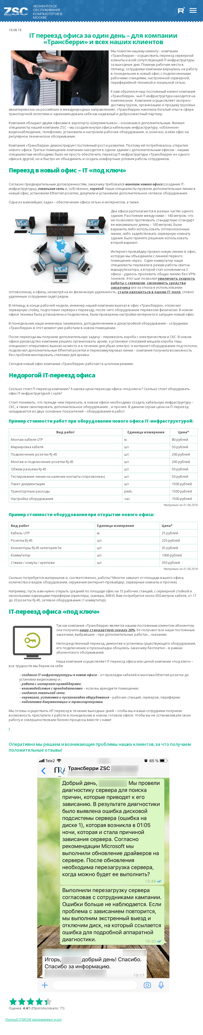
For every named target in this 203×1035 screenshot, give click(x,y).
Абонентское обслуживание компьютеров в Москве (47, 11)
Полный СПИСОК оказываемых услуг (33, 1019)
